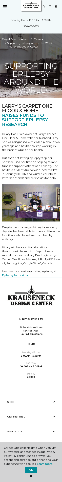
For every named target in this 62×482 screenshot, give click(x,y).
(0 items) (56, 6)
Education (14, 431)
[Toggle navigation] (5, 6)
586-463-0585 (31, 26)
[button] (44, 6)
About (24, 39)
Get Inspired (16, 416)
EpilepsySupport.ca (15, 275)
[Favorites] (50, 6)
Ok (31, 469)
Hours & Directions (31, 334)
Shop (11, 402)
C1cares (38, 39)
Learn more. (45, 464)
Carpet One (9, 39)
